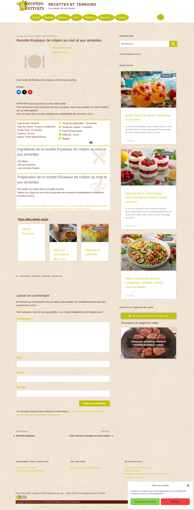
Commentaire (24, 319)
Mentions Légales (133, 471)
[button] (188, 485)
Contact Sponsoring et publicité (30, 471)
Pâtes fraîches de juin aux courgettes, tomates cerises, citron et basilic (144, 282)
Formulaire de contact (26, 467)
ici (93, 114)
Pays (75, 17)
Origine (56, 52)
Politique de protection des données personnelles (147, 474)
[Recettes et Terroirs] (21, 499)
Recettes (49, 17)
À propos (121, 17)
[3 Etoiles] (22, 103)
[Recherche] (173, 44)
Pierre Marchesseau (45, 36)
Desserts (67, 48)
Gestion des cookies (134, 477)
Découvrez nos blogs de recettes (85, 467)
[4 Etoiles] (24, 103)
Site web (21, 387)
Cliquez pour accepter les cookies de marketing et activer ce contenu (148, 343)
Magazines (105, 17)
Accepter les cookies (145, 501)
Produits (89, 17)
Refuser (175, 501)
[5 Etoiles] (27, 103)
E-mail (20, 372)
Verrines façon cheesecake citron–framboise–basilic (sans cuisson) (146, 197)
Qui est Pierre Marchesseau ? (138, 467)
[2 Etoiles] (20, 103)
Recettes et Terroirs (72, 4)
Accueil (36, 17)
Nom (19, 357)
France (65, 52)
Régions (62, 17)
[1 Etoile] (17, 103)
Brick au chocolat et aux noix (61, 254)
